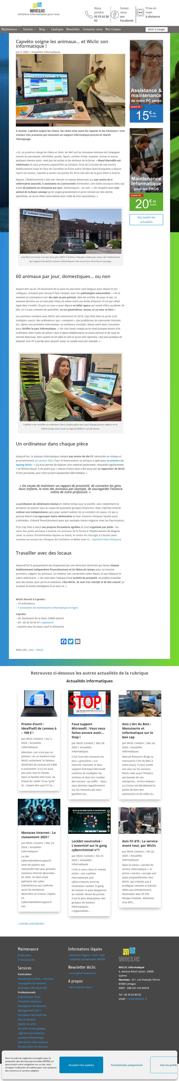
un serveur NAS (44, 460)
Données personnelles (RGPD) (87, 959)
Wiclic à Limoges (156, 29)
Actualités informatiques (45, 52)
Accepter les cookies (81, 1065)
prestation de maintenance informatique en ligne (49, 607)
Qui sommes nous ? (81, 987)
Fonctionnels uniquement (127, 1065)
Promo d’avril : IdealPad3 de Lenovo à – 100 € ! (38, 728)
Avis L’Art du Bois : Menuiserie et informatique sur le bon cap (137, 730)
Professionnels (26, 959)
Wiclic (40, 649)
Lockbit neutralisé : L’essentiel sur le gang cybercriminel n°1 (89, 845)
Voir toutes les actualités (146, 220)
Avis (31, 649)
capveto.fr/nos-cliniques (106, 539)
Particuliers (24, 955)
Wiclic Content (34, 738)
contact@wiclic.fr (137, 998)
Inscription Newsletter (83, 973)
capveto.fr (48, 622)
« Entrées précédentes (31, 923)
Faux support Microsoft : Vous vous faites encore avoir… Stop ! (88, 730)
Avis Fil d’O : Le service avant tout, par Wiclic (140, 843)
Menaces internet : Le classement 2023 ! (38, 835)
